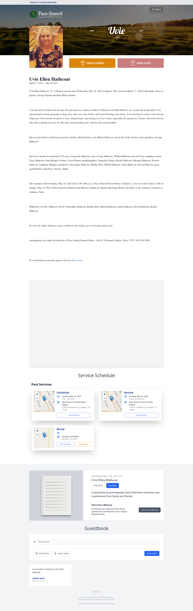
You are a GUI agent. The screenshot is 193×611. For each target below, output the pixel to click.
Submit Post (152, 553)
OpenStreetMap (99, 603)
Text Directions (74, 415)
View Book (98, 485)
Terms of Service (104, 599)
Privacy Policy (89, 599)
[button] (44, 398)
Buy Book (113, 485)
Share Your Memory (149, 510)
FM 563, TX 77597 (69, 439)
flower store (76, 260)
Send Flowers (83, 444)
